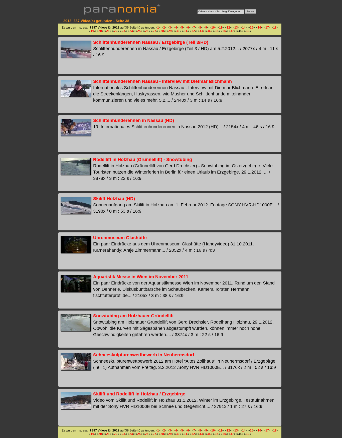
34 (209, 31)
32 (193, 31)
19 (92, 31)
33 (201, 31)
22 (115, 31)
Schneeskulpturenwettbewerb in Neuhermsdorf (143, 354)
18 (275, 27)
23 (123, 31)
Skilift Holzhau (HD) (114, 198)
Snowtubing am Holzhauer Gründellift (133, 315)
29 (170, 31)
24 (131, 31)
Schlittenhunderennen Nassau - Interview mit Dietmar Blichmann (162, 81)
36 (224, 31)
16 (259, 27)
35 (216, 31)
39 (247, 31)
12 (228, 27)
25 (139, 31)
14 (244, 27)
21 (108, 31)
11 (220, 27)
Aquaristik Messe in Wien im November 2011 (140, 276)
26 (146, 31)
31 (185, 31)
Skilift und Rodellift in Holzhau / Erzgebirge (139, 393)
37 (232, 31)
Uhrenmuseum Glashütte (120, 237)
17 (267, 27)
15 (251, 27)
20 (100, 31)
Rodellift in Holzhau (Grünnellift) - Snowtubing (142, 159)
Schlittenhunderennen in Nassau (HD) (133, 120)
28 (162, 31)
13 (236, 27)
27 (154, 31)
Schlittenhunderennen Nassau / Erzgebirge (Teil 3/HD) (150, 42)
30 (178, 31)
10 (213, 27)
